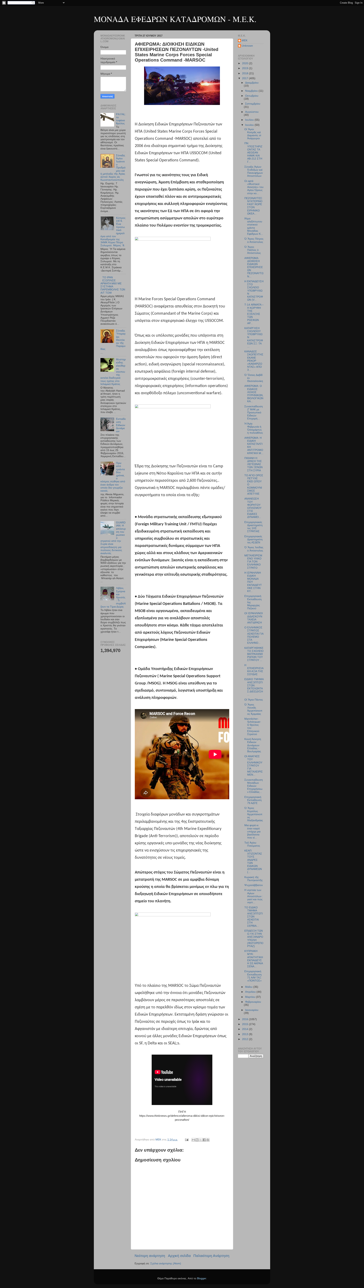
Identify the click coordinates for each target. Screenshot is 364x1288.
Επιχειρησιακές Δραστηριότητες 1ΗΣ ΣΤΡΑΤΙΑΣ (253, 527)
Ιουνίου (250, 125)
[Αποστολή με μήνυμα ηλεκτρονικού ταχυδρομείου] (193, 1140)
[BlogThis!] (197, 1140)
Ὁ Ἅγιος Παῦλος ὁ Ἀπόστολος (252, 250)
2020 (245, 63)
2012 (245, 1039)
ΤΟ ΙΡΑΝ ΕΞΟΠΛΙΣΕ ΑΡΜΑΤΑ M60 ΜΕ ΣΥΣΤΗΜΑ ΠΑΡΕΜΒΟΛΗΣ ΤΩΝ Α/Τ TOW (112, 285)
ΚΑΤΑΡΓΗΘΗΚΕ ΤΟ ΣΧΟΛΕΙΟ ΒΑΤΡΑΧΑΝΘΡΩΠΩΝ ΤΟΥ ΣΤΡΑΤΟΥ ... (254, 654)
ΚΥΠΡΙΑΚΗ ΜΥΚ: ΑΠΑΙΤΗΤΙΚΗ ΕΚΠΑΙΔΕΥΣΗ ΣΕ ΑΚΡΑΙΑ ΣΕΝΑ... (253, 959)
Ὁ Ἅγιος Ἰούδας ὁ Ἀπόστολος (253, 549)
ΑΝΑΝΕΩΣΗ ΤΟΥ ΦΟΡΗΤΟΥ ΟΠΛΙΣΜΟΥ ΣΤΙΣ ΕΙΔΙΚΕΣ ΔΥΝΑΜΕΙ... (252, 507)
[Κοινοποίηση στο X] (200, 1140)
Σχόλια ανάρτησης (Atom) (165, 1263)
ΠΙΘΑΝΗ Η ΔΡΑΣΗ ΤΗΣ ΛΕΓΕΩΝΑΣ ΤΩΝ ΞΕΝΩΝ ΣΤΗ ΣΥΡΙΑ (253, 464)
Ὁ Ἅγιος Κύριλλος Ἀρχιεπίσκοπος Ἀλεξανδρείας (253, 814)
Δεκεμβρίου (252, 82)
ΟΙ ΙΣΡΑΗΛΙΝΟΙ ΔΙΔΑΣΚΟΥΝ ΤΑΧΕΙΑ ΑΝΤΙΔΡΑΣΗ (253, 618)
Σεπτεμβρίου (252, 103)
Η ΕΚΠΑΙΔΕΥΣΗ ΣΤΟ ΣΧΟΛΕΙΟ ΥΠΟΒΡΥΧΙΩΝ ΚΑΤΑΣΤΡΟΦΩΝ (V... (254, 290)
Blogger (201, 1278)
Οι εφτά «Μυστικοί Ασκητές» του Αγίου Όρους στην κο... (254, 187)
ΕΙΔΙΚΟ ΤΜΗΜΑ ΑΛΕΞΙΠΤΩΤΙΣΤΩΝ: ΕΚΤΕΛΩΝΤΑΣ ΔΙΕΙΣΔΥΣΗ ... (254, 687)
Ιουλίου (250, 119)
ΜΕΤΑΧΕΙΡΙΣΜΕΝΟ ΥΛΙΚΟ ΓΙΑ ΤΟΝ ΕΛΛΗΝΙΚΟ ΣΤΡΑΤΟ (253, 561)
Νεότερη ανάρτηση (150, 1256)
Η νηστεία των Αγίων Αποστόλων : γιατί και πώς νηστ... (253, 896)
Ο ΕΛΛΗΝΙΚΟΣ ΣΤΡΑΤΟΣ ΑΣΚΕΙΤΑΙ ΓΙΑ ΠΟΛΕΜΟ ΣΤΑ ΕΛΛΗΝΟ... (253, 635)
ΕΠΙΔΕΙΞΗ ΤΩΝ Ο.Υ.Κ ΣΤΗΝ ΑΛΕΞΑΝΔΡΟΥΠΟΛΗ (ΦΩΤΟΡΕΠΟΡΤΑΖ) (253, 938)
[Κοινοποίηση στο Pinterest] (208, 1140)
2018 (245, 73)
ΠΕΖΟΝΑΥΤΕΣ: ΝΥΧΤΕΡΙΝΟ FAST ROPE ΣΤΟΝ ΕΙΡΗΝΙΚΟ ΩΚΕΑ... (253, 206)
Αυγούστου (252, 111)
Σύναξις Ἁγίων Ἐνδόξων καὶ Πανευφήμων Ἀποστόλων (253, 171)
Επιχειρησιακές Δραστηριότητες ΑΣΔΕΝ (253, 539)
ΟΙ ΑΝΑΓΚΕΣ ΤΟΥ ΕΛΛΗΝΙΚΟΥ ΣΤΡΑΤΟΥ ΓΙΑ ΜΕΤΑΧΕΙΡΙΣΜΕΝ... (253, 765)
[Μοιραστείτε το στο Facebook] (204, 1140)
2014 (245, 1029)
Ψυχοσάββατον (253, 885)
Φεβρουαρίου (253, 1001)
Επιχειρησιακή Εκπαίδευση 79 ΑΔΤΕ (253, 800)
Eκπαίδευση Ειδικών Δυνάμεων (121, 425)
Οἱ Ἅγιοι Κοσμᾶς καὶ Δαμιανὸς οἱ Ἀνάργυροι (252, 134)
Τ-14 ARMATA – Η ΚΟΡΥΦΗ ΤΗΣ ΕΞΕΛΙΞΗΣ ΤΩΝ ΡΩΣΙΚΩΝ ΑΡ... (254, 314)
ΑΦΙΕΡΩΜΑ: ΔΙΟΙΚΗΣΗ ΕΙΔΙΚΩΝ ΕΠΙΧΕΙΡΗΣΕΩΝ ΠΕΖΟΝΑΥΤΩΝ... (253, 267)
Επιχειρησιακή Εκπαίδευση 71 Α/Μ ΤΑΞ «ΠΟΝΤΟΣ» (253, 976)
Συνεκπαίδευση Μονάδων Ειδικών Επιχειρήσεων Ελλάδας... (253, 786)
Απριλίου (251, 991)
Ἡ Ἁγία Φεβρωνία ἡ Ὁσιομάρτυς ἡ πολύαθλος (253, 428)
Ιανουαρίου (251, 1010)
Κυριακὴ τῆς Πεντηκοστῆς (253, 879)
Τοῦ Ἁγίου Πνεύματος (252, 844)
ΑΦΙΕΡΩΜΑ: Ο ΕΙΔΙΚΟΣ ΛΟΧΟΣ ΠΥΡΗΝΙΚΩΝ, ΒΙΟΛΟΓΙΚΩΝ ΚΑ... (253, 394)
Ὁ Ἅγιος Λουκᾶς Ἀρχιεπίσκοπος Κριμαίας (253, 709)
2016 (245, 1019)
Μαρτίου (250, 997)
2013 (245, 1034)
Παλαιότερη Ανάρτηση (211, 1256)
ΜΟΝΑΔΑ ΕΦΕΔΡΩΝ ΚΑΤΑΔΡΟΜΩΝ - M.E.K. (175, 19)
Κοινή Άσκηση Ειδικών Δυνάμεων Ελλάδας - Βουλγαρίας (252, 745)
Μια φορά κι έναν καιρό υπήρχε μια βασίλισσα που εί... (252, 831)
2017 (245, 78)
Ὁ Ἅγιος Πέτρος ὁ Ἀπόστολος (254, 240)
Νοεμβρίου (252, 90)
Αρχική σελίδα (179, 1256)
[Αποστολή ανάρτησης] (186, 1139)
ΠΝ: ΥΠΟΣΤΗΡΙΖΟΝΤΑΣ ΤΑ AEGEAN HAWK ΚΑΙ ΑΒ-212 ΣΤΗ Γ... (253, 152)
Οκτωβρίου (251, 95)
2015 (245, 1024)
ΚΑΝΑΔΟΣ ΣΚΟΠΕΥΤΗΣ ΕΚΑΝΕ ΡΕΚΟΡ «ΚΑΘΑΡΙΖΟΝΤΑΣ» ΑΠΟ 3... (253, 360)
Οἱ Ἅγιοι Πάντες (253, 699)
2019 (245, 68)
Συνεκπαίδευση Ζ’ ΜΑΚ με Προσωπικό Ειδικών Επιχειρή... (253, 412)
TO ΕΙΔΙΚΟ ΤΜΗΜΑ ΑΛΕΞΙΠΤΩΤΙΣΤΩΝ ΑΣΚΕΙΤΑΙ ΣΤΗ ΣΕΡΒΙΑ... (253, 916)
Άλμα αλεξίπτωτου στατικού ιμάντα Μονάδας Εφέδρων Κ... (253, 226)
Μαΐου (249, 986)
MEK (244, 40)
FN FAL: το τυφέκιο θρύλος (121, 119)
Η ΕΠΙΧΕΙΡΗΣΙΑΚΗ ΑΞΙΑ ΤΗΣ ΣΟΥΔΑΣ (254, 670)
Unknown (247, 45)
